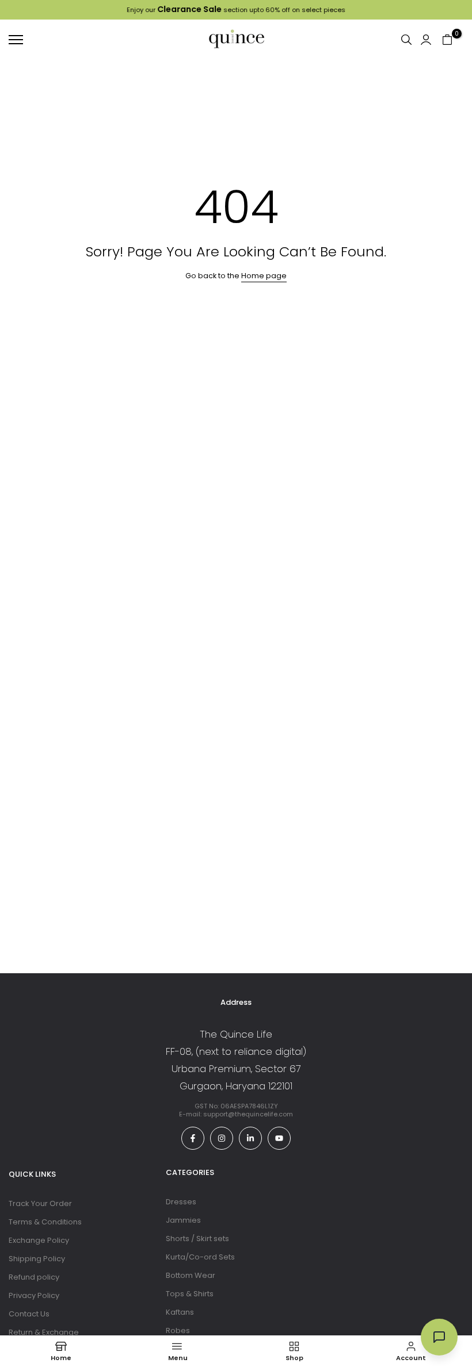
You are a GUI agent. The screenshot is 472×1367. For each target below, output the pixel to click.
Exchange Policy (39, 1240)
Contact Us (29, 1313)
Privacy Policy (34, 1295)
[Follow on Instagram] (221, 1138)
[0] (447, 39)
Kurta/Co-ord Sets (200, 1256)
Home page (264, 276)
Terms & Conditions (45, 1221)
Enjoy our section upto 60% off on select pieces (236, 9)
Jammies (183, 1220)
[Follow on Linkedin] (250, 1138)
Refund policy (34, 1277)
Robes (178, 1330)
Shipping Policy (37, 1258)
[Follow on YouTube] (279, 1138)
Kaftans (180, 1312)
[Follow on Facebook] (192, 1138)
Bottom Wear (190, 1275)
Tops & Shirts (190, 1293)
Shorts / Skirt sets (197, 1238)
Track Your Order (40, 1203)
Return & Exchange (44, 1332)
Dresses (181, 1201)
